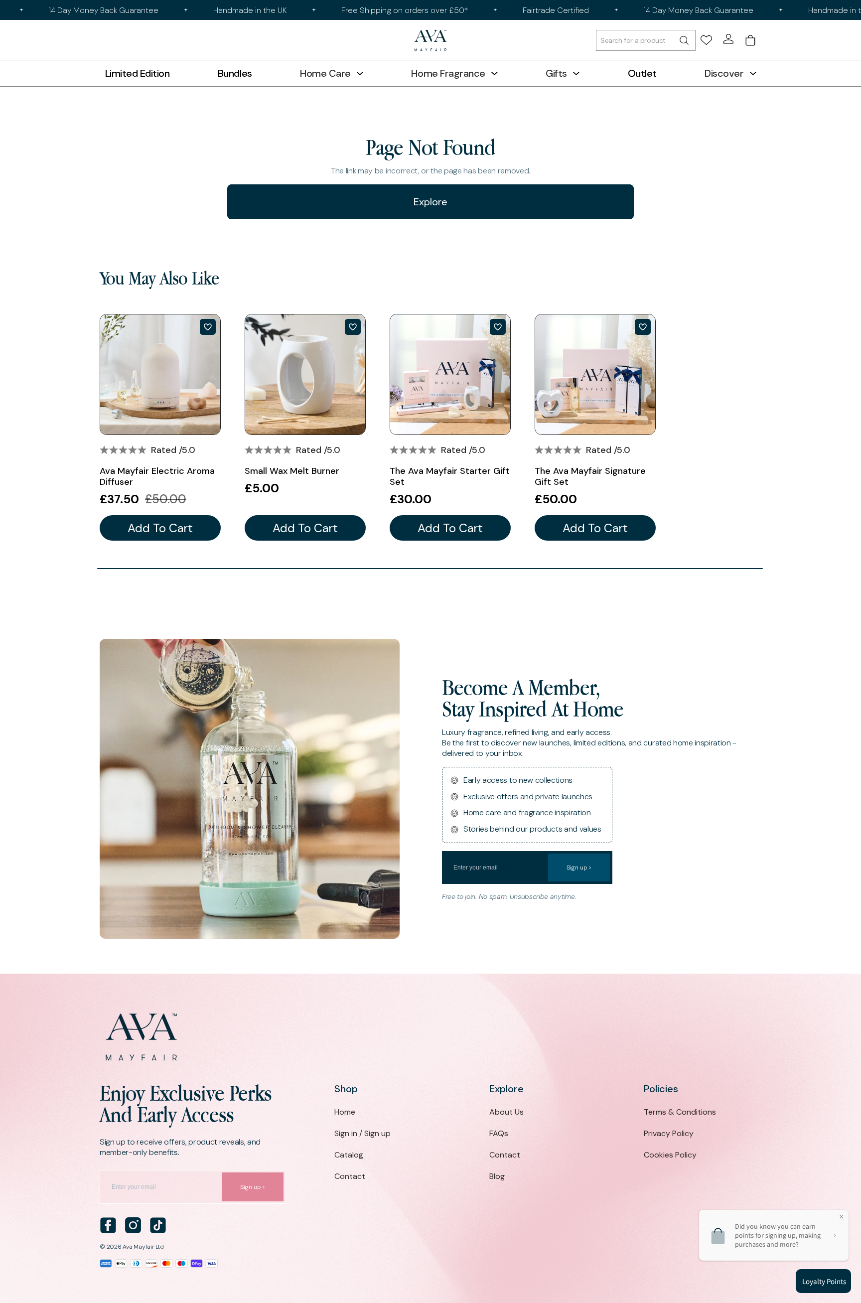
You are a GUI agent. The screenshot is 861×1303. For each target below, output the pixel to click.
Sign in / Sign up (362, 1133)
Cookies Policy (670, 1155)
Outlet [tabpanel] (642, 73)
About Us (506, 1112)
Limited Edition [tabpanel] (137, 73)
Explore (430, 201)
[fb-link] (108, 1225)
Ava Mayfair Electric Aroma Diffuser (157, 476)
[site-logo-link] (430, 1037)
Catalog (348, 1155)
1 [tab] (430, 568)
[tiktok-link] (157, 1225)
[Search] (645, 40)
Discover (724, 73)
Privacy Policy (669, 1133)
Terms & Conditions (680, 1112)
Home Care (325, 73)
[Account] (728, 39)
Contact (349, 1176)
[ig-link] (133, 1225)
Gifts (556, 73)
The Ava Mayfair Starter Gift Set (450, 476)
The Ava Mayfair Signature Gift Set (590, 476)
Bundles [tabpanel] (235, 73)
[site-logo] (430, 40)
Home (344, 1112)
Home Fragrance (448, 73)
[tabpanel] (160, 427)
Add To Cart (160, 528)
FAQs (498, 1133)
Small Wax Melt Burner (292, 470)
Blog (497, 1176)
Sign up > (579, 867)
